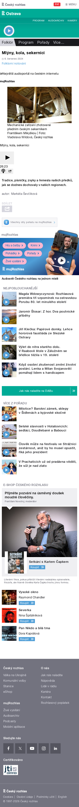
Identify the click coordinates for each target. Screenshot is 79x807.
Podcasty (9, 721)
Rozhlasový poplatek (55, 703)
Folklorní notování (14, 63)
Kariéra (46, 691)
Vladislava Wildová (19, 137)
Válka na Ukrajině (14, 675)
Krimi (34, 245)
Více (58, 42)
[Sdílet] (10, 171)
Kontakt (46, 697)
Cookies (8, 796)
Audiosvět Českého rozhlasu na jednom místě (30, 278)
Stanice (8, 686)
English (62, 796)
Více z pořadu (15, 403)
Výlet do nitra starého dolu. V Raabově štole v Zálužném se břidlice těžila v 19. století (43, 351)
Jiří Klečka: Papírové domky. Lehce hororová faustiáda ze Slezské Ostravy (46, 333)
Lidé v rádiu (49, 686)
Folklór (7, 42)
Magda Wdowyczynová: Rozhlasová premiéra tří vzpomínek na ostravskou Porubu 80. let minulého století (48, 298)
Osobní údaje (25, 796)
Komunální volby (14, 680)
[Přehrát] (7, 157)
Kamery (72, 20)
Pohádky (11, 253)
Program (38, 20)
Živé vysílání (13, 261)
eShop (7, 691)
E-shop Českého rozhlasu (25, 485)
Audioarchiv (56, 20)
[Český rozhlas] (13, 4)
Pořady (43, 42)
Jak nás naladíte (52, 675)
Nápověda (48, 680)
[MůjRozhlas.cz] (7, 81)
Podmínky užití (46, 796)
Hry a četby (13, 245)
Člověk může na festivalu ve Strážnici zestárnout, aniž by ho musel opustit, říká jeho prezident (47, 448)
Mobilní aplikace (14, 726)
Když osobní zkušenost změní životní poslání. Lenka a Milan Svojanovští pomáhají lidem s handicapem (47, 368)
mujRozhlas (9, 234)
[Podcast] (3, 171)
